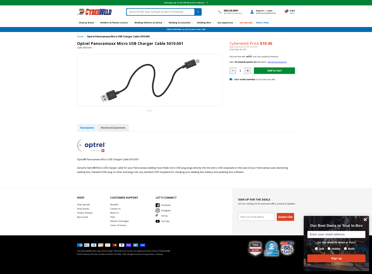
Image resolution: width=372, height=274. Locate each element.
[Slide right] (156, 111)
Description (87, 127)
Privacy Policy (148, 254)
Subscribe (285, 217)
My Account (82, 217)
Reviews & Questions (113, 127)
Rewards (114, 204)
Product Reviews (85, 212)
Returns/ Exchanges (119, 221)
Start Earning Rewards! (266, 13)
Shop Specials (83, 204)
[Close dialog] (365, 219)
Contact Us (115, 208)
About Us (114, 212)
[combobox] (161, 12)
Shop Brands (83, 208)
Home (80, 36)
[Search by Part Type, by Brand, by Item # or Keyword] (198, 12)
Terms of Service (118, 225)
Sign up (336, 258)
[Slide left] (143, 111)
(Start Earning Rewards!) (277, 62)
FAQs (112, 217)
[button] (233, 70)
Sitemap (159, 254)
